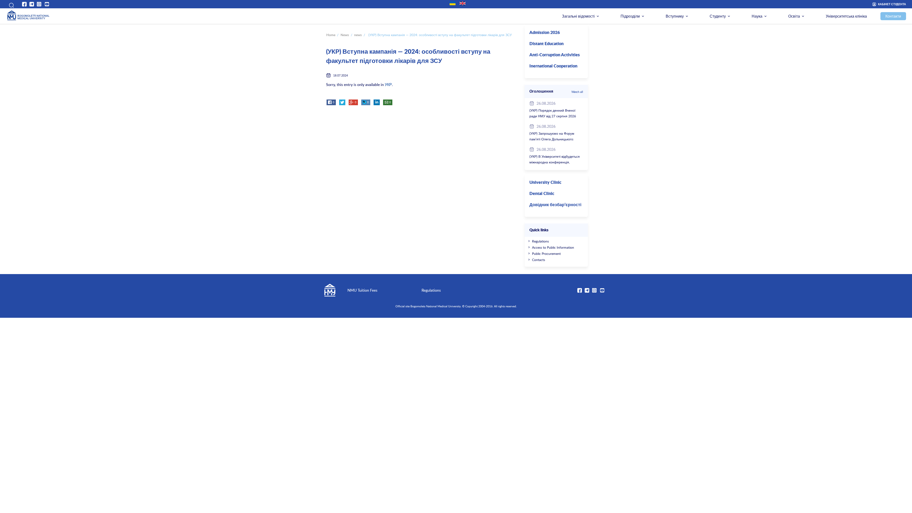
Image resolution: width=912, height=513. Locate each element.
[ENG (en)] (462, 3)
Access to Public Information (553, 247)
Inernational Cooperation (553, 66)
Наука (757, 16)
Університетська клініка (846, 16)
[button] (10, 4)
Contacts (538, 259)
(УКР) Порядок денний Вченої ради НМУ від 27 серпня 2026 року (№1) (552, 116)
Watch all (577, 92)
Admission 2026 (544, 33)
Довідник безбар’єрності (555, 205)
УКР (388, 84)
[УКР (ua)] (452, 3)
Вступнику (675, 16)
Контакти (893, 16)
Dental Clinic (541, 194)
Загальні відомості (578, 16)
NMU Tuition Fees (362, 290)
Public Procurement (546, 253)
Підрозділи (630, 16)
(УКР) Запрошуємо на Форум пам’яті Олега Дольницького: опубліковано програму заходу (553, 139)
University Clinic (545, 182)
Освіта (794, 16)
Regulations (540, 241)
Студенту (718, 16)
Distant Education (546, 44)
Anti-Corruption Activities (554, 55)
